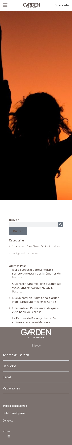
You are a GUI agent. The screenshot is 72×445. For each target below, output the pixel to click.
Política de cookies (50, 246)
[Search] (60, 224)
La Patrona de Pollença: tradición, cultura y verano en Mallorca (34, 320)
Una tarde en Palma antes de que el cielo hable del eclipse (35, 310)
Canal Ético (32, 246)
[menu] (5, 5)
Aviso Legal (17, 246)
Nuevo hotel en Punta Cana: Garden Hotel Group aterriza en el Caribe (35, 300)
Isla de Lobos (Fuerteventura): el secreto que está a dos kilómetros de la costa (36, 273)
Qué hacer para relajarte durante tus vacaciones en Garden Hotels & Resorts (36, 287)
